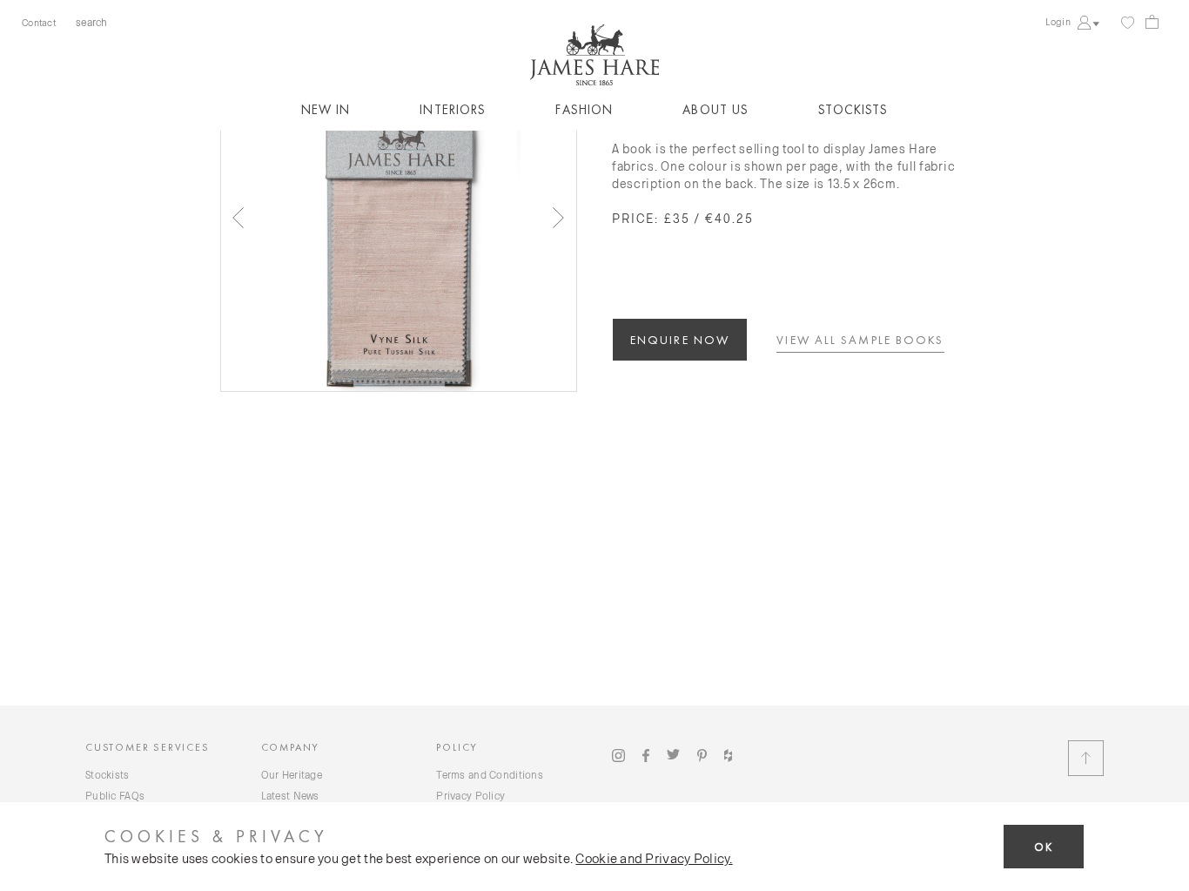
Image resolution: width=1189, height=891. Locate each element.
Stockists (853, 109)
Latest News (290, 795)
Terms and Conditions (489, 774)
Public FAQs (114, 795)
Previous (238, 217)
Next (559, 217)
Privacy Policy (470, 795)
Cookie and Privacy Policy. (653, 858)
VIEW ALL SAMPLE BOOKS (860, 340)
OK (1043, 847)
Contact (39, 22)
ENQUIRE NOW (679, 340)
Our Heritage (291, 774)
